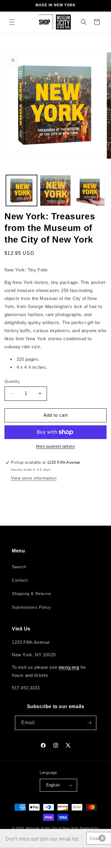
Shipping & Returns (31, 593)
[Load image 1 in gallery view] (21, 190)
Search (19, 566)
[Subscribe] (89, 723)
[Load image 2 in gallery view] (55, 190)
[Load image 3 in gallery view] (89, 190)
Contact (20, 580)
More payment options (55, 446)
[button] (11, 22)
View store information (34, 478)
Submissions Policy (31, 607)
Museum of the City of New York (52, 828)
